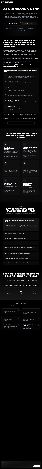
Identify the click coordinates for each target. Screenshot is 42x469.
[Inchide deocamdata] (40, 461)
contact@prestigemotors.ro (21, 294)
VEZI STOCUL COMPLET (29, 23)
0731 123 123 (8, 294)
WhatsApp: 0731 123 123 (31, 285)
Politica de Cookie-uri (11, 463)
